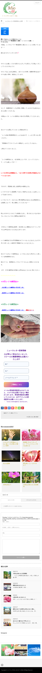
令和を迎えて (7, 484)
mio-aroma (5, 42)
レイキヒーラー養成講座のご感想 (14, 21)
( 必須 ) (5, 521)
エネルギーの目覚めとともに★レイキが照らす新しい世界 (10, 444)
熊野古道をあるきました (19, 585)
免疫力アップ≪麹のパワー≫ (11, 413)
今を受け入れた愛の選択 (32, 416)
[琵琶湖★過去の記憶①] (34, 650)
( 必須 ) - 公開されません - (11, 527)
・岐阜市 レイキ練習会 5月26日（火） (17, 310)
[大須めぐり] (8, 650)
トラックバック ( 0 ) (31, 500)
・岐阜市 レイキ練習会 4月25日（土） (13, 293)
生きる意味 (6, 463)
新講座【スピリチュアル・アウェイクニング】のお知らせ (30, 444)
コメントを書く (28, 40)
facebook (2, 665)
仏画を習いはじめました (19, 597)
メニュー (37, 2)
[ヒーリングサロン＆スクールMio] (9, 9)
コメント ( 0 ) (11, 500)
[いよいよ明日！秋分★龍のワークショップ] (21, 650)
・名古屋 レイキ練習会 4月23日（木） (13, 287)
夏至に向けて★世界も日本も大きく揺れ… (24, 609)
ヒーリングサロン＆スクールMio (15, 670)
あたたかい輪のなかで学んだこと (22, 621)
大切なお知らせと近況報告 (20, 573)
